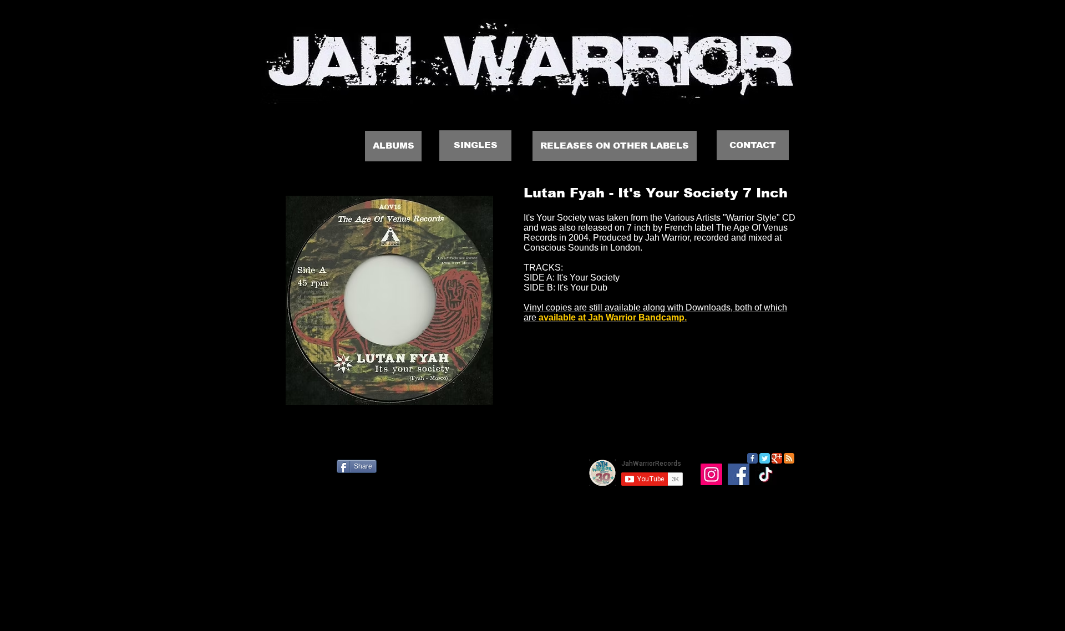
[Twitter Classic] (764, 458)
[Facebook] (738, 474)
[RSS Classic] (789, 458)
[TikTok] (766, 474)
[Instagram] (711, 474)
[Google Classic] (777, 458)
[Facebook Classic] (752, 458)
